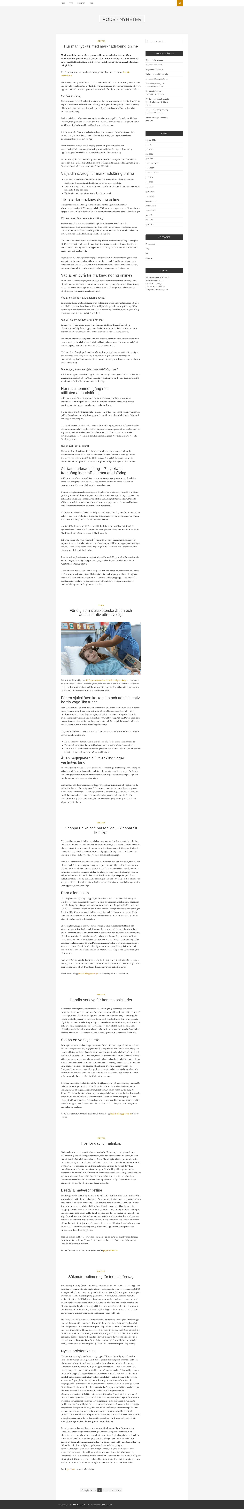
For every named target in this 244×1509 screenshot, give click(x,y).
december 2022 (152, 172)
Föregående (87, 1490)
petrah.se (71, 1469)
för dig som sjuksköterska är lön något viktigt (106, 680)
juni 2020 (149, 182)
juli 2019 (149, 215)
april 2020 (150, 191)
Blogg (101, 605)
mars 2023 (150, 168)
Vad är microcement (154, 64)
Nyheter (101, 41)
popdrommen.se (110, 1250)
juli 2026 (149, 144)
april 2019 (150, 224)
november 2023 (152, 163)
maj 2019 (149, 219)
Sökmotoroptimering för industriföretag (101, 1277)
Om (91, 3)
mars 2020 (150, 196)
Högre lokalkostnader (154, 60)
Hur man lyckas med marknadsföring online (101, 46)
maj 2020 (149, 187)
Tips (71, 3)
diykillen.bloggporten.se (121, 1113)
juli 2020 (149, 177)
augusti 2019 (151, 210)
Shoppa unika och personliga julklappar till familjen (101, 830)
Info (147, 253)
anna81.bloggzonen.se (88, 973)
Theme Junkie (106, 1504)
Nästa (118, 1490)
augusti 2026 (151, 140)
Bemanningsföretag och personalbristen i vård (155, 85)
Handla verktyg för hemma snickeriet (101, 1000)
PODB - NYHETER (81, 1504)
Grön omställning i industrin (157, 79)
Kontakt (81, 3)
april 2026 (150, 158)
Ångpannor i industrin (154, 69)
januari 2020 (151, 205)
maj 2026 (149, 154)
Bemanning (150, 244)
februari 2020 (151, 201)
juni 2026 (149, 149)
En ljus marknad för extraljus (157, 74)
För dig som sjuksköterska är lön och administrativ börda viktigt (101, 612)
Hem (63, 3)
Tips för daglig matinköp (101, 1143)
